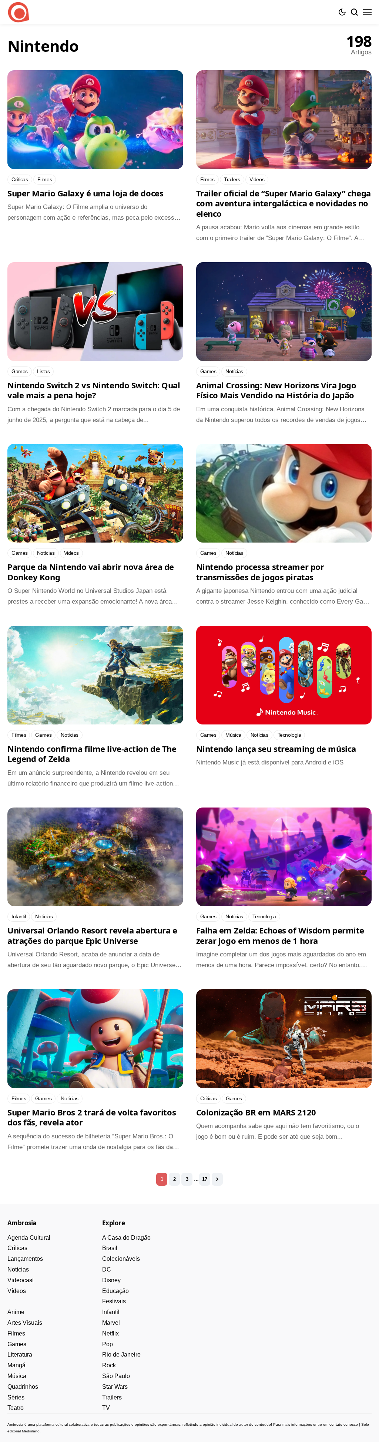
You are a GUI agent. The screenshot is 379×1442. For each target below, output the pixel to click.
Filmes (16, 1333)
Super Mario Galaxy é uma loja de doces (85, 193)
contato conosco (343, 1424)
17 (204, 1179)
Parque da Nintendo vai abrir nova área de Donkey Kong (90, 571)
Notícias (18, 1269)
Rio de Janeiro (121, 1354)
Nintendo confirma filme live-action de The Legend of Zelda (92, 753)
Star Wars (115, 1387)
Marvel (111, 1323)
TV (106, 1408)
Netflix (110, 1333)
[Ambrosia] (18, 12)
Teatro (15, 1408)
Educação (115, 1291)
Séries (15, 1397)
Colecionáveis (121, 1259)
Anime (15, 1312)
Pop (107, 1344)
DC (106, 1269)
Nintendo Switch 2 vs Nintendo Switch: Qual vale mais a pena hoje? (93, 390)
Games (16, 1344)
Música (16, 1376)
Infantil (111, 1312)
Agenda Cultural (28, 1238)
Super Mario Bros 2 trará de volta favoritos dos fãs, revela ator (91, 1117)
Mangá (16, 1365)
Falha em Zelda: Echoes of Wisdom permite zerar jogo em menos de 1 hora (280, 935)
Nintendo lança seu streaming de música (276, 748)
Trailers (112, 1397)
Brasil (109, 1248)
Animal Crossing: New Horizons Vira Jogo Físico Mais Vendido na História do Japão (276, 390)
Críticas (17, 1248)
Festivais (114, 1301)
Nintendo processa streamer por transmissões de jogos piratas (260, 571)
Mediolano (31, 1431)
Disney (111, 1280)
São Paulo (116, 1376)
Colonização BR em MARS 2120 (256, 1112)
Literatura (19, 1354)
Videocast (20, 1280)
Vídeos (16, 1291)
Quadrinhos (22, 1387)
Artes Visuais (24, 1323)
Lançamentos (25, 1259)
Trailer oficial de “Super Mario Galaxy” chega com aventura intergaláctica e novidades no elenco (283, 203)
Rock (109, 1365)
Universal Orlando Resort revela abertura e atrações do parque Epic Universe (92, 935)
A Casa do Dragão (126, 1238)
